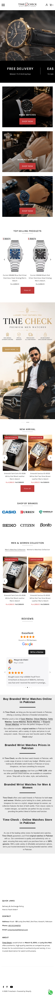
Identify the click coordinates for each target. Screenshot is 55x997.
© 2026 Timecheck (9, 991)
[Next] (50, 260)
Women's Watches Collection (38, 550)
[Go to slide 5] (27, 687)
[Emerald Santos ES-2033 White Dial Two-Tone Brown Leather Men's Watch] (40, 453)
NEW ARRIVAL (27, 429)
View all (27, 290)
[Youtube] (11, 987)
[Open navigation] (9, 4)
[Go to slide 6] (29, 687)
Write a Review (36, 652)
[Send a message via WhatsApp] (50, 992)
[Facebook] (3, 987)
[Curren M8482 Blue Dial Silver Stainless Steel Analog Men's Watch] (15, 254)
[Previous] (5, 260)
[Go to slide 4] (25, 687)
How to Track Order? (10, 909)
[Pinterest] (7, 987)
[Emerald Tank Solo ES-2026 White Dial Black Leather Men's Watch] (15, 453)
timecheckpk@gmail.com (18, 930)
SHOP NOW (27, 121)
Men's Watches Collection (15, 550)
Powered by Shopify (24, 991)
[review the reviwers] (9, 669)
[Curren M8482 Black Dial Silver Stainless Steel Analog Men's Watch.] (40, 254)
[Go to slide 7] (31, 687)
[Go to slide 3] (23, 687)
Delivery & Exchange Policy (13, 906)
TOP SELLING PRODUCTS (27, 231)
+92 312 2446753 (14, 925)
